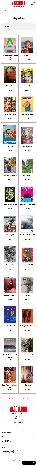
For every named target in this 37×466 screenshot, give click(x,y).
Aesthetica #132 (9, 295)
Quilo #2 (27, 55)
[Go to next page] (27, 398)
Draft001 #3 (10, 85)
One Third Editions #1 (27, 235)
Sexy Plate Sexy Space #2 (9, 386)
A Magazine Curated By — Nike (10, 56)
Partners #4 (27, 175)
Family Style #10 (27, 355)
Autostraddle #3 (27, 265)
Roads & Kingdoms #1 (27, 204)
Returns (23, 459)
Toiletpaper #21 (27, 114)
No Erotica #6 (10, 326)
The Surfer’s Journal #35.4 (10, 356)
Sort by (6, 27)
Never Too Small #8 (10, 204)
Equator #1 (10, 146)
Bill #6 (27, 295)
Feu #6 (27, 85)
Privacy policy (15, 459)
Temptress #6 (27, 146)
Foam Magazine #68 (10, 175)
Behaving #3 (9, 235)
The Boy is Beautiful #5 (27, 326)
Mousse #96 (9, 265)
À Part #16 (27, 385)
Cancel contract (29, 462)
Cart (34, 1)
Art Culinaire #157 (10, 114)
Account (33, 4)
